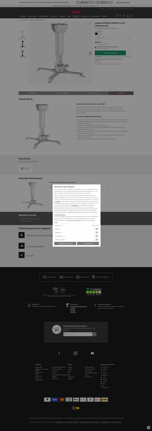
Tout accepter (88, 243)
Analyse (57, 229)
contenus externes (59, 239)
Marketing (57, 232)
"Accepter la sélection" (59, 214)
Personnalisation (59, 236)
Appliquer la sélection (65, 243)
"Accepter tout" (75, 205)
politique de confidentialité (74, 220)
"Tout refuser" (57, 201)
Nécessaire (57, 225)
